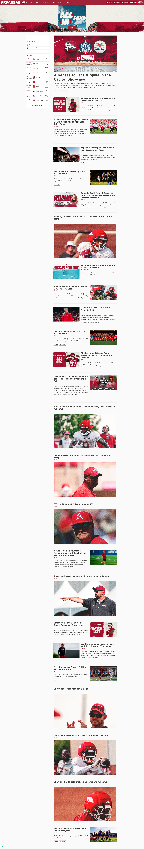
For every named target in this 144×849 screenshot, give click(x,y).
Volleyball (29, 62)
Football (83, 102)
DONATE (72, 27)
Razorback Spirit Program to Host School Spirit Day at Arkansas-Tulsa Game (71, 122)
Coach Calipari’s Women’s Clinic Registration (90, 322)
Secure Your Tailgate (34, 48)
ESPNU (56, 344)
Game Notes (62, 344)
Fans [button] (54, 2)
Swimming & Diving (85, 269)
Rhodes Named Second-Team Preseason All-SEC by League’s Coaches (96, 355)
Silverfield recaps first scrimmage (71, 689)
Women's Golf (29, 99)
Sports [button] (31, 2)
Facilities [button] (69, 2)
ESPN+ (56, 841)
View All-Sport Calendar (37, 105)
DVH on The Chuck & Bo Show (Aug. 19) (73, 504)
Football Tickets (32, 41)
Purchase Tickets (85, 162)
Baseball (56, 383)
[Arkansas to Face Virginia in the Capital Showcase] (85, 54)
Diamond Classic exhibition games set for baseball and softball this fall (71, 379)
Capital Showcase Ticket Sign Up (62, 90)
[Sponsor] (140, 2)
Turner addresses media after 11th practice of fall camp (81, 576)
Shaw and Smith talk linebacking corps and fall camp (80, 782)
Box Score (57, 184)
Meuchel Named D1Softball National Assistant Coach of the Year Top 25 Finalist (70, 553)
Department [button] (47, 2)
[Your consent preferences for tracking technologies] (2, 846)
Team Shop (125, 2)
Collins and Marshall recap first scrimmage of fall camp (81, 735)
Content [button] (61, 2)
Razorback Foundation (113, 2)
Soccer (28, 58)
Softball (83, 199)
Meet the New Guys (33, 44)
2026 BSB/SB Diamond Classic (36, 51)
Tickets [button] (38, 2)
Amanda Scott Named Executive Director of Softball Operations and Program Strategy (98, 195)
